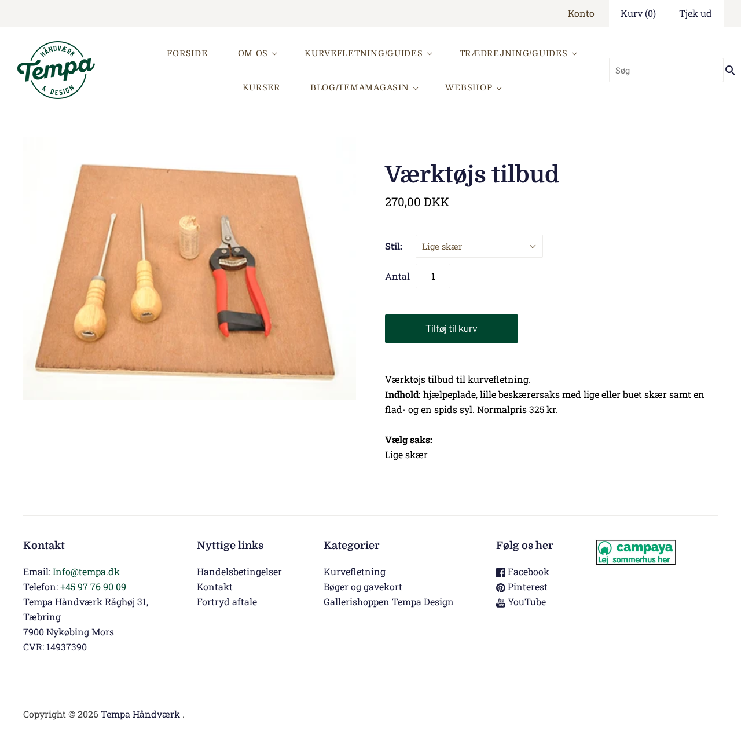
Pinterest (526, 586)
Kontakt (215, 586)
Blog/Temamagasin (359, 87)
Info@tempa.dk (86, 571)
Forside (187, 53)
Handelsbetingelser (239, 571)
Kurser (261, 87)
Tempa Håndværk (140, 714)
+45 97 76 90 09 (93, 586)
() (638, 13)
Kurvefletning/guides (364, 53)
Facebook (527, 571)
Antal (397, 276)
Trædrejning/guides (514, 53)
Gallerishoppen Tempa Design (389, 601)
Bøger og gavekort (363, 586)
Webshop (468, 87)
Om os (253, 53)
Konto (581, 13)
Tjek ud (695, 13)
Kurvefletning (355, 571)
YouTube (525, 601)
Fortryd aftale (227, 601)
